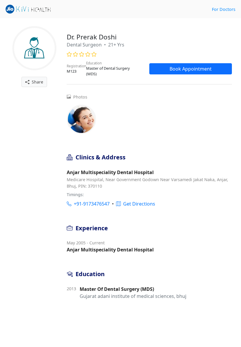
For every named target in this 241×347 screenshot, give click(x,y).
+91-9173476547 (90, 204)
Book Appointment (191, 69)
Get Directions (138, 204)
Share (36, 82)
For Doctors (223, 9)
